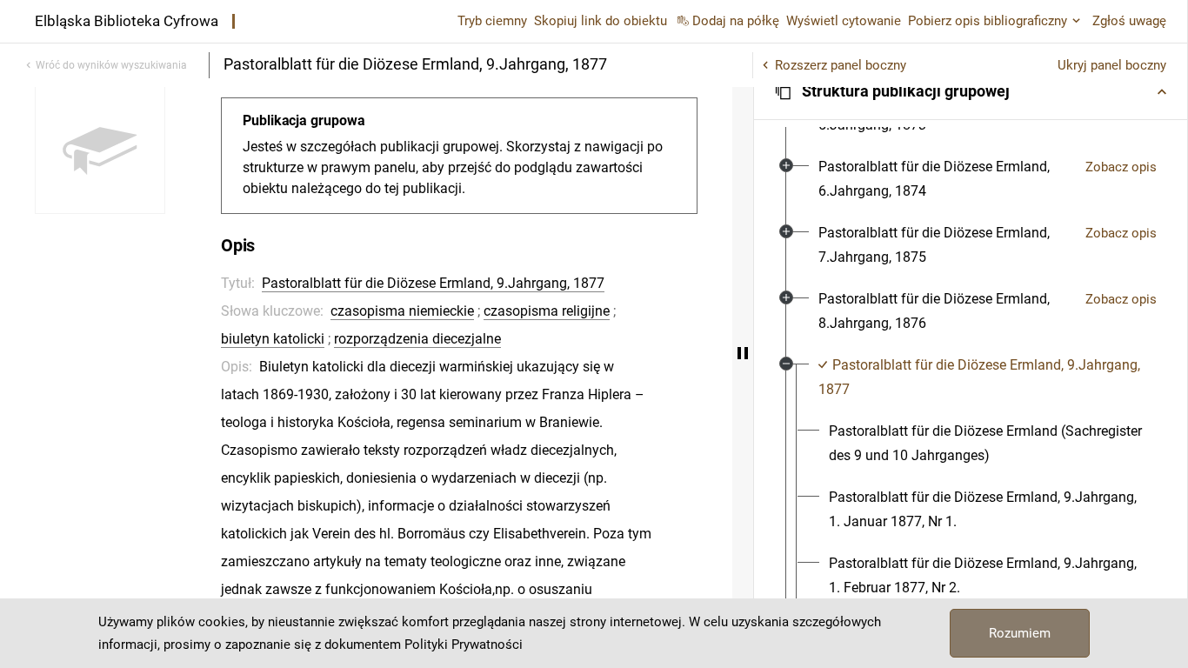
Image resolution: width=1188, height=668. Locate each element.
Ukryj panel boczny (1112, 65)
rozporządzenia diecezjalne (417, 339)
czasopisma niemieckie (402, 311)
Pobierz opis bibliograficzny (987, 21)
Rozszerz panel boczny (840, 65)
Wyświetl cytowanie (843, 21)
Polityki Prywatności (463, 644)
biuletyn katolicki (272, 339)
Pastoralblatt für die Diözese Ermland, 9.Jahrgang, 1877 (433, 283)
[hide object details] (742, 353)
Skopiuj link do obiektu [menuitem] (600, 21)
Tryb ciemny (492, 21)
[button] (970, 91)
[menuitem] (944, 179)
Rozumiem (1020, 633)
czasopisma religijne (547, 311)
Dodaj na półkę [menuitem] (735, 21)
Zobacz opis (1121, 167)
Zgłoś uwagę (1129, 21)
